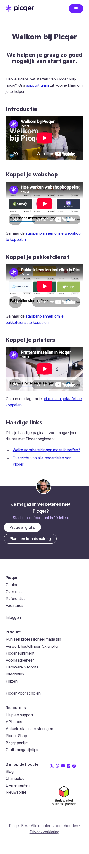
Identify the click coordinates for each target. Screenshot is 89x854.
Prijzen (12, 681)
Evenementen (18, 785)
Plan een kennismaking (30, 538)
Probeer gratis (22, 527)
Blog (10, 771)
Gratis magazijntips (22, 749)
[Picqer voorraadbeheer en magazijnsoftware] (20, 10)
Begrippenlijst (17, 742)
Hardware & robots (22, 667)
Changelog (15, 778)
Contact (13, 584)
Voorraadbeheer (20, 660)
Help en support (19, 714)
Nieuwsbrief (16, 792)
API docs (14, 721)
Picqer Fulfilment (20, 653)
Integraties (15, 674)
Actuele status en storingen (29, 728)
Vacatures (14, 605)
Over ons (14, 591)
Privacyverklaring (45, 831)
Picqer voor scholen (23, 693)
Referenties (16, 598)
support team (37, 85)
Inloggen (13, 617)
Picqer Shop (16, 735)
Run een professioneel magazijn (33, 639)
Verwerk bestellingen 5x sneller (32, 646)
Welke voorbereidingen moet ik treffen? (46, 449)
